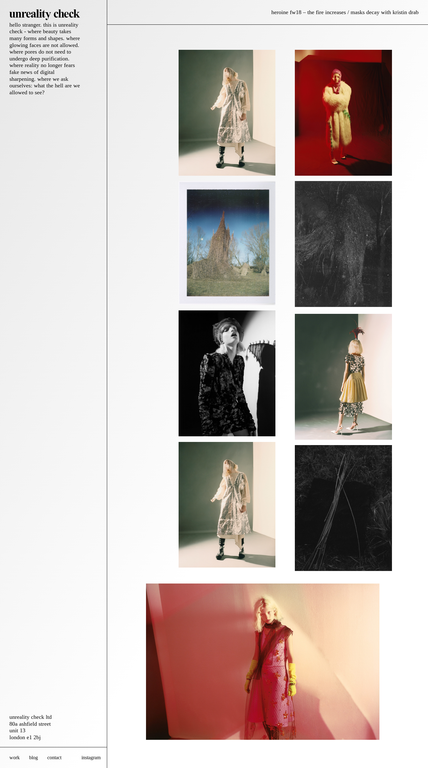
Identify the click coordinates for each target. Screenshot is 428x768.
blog (33, 757)
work (14, 757)
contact (54, 757)
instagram (91, 757)
